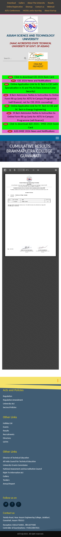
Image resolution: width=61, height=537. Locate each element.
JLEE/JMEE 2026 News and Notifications (33, 131)
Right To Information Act (13, 473)
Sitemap (29, 7)
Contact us (39, 7)
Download (11, 3)
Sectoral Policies (9, 407)
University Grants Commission (15, 465)
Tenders (6, 480)
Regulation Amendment (13, 400)
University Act (9, 404)
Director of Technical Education (16, 458)
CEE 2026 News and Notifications (34, 80)
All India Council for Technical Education (19, 461)
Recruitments (8, 434)
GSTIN (5, 442)
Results (51, 3)
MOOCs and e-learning (32, 11)
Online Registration (15, 7)
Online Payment (38, 65)
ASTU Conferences (12, 11)
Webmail (50, 7)
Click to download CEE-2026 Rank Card (34, 77)
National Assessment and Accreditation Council (22, 469)
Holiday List (7, 423)
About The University (36, 3)
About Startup (50, 11)
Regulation (7, 396)
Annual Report (9, 484)
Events (5, 427)
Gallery (22, 3)
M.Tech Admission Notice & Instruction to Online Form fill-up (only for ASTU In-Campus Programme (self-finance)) (31, 117)
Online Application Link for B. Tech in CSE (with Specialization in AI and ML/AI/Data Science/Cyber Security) (31, 88)
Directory (7, 438)
